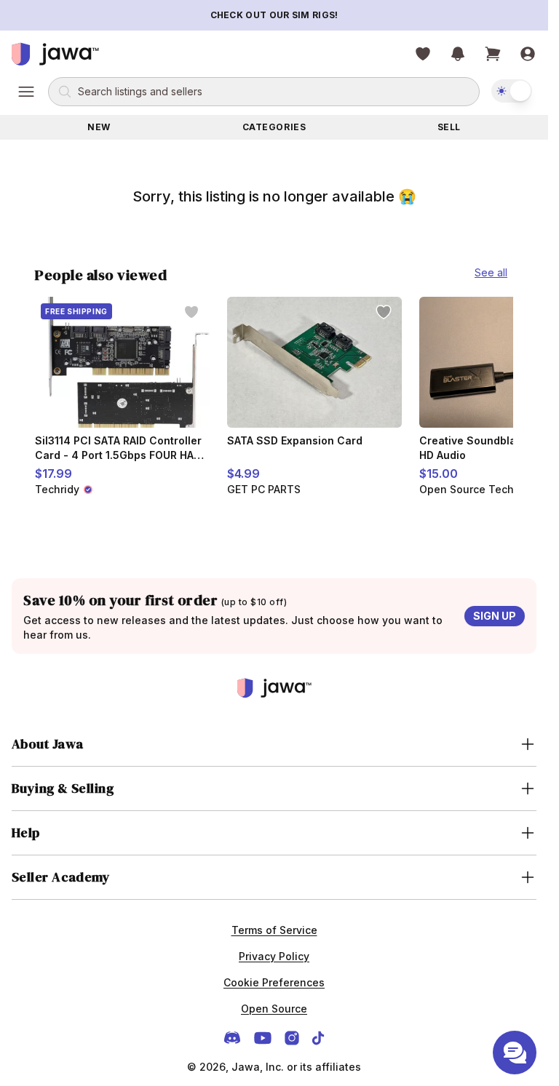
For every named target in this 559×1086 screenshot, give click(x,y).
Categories (274, 126)
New (99, 126)
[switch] (511, 91)
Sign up (494, 616)
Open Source (274, 1008)
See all (491, 272)
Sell (449, 126)
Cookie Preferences (274, 982)
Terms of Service (274, 930)
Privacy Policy (274, 956)
